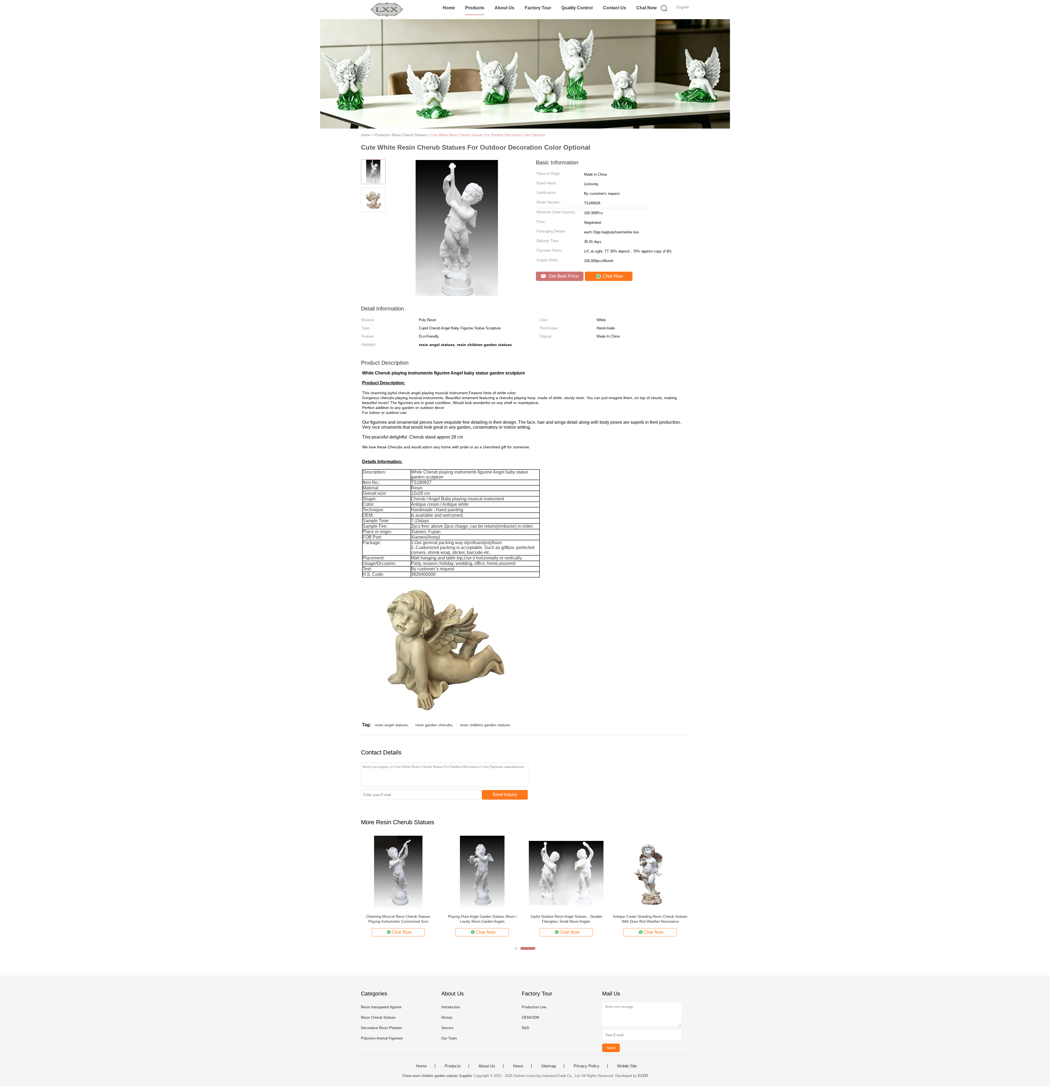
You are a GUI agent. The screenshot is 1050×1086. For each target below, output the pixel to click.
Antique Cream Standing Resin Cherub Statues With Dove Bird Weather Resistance (650, 919)
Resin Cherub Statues (378, 1017)
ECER (643, 1076)
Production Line (534, 1007)
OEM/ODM (530, 1017)
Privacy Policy (586, 1066)
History (447, 1017)
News (518, 1066)
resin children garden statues (485, 725)
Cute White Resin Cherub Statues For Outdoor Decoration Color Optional (487, 135)
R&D (525, 1028)
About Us (504, 7)
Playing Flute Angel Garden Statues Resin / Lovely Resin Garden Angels (482, 919)
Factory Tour (538, 7)
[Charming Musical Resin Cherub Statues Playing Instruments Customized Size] (398, 872)
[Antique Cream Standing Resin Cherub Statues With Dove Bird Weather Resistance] (650, 872)
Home (449, 7)
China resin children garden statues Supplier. (438, 1076)
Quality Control (577, 7)
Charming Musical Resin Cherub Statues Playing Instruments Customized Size (398, 919)
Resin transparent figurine (381, 1007)
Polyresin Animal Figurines (382, 1038)
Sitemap (548, 1066)
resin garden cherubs (433, 725)
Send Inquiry (504, 794)
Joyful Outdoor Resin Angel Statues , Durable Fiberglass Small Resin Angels (566, 919)
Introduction (450, 1007)
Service (447, 1028)
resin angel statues (391, 725)
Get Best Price (563, 276)
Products (474, 7)
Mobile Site (627, 1066)
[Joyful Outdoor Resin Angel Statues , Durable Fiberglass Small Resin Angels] (566, 872)
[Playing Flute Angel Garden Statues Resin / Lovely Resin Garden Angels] (482, 872)
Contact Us (614, 7)
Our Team (449, 1038)
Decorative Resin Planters (381, 1028)
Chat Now (646, 7)
